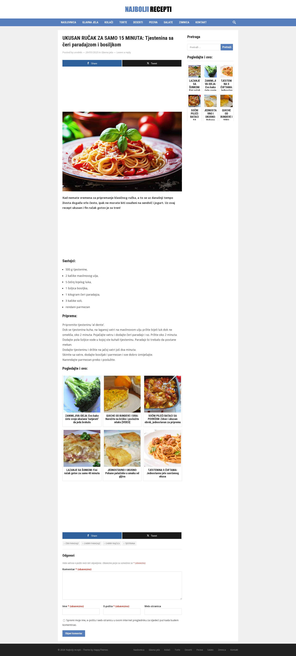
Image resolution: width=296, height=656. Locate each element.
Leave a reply (124, 52)
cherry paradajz (92, 543)
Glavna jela (90, 22)
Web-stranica (152, 606)
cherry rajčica (113, 543)
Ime (73, 606)
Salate (168, 22)
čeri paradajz (72, 543)
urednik (78, 52)
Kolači (109, 22)
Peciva (153, 22)
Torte (123, 22)
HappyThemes (101, 649)
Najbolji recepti (73, 649)
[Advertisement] (122, 90)
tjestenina (130, 543)
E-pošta (116, 606)
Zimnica (184, 22)
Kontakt (201, 22)
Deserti (138, 22)
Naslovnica (68, 22)
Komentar (76, 569)
